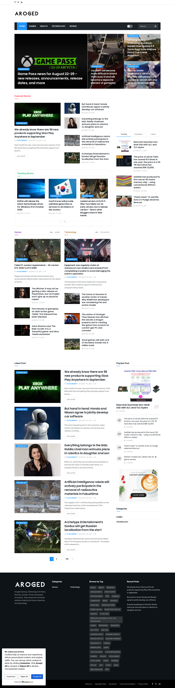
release (107, 643)
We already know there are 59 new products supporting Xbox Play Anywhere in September (36, 133)
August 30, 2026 (36, 140)
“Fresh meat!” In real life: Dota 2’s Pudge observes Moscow (146, 200)
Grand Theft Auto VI (112, 609)
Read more (22, 156)
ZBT (107, 669)
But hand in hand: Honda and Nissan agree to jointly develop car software (95, 107)
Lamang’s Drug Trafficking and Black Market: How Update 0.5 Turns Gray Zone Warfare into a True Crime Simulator (141, 47)
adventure (110, 587)
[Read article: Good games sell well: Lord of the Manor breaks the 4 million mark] (72, 344)
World (73, 26)
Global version (96, 609)
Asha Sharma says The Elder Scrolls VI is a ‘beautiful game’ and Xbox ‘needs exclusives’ (45, 330)
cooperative (95, 601)
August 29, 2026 (39, 88)
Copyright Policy (100, 684)
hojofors (94, 614)
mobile (93, 625)
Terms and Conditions (127, 684)
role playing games (113, 652)
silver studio (95, 660)
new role (105, 630)
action (93, 587)
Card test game (96, 596)
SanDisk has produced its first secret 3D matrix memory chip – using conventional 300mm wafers (147, 182)
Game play (95, 605)
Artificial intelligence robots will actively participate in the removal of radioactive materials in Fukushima (96, 140)
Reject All (24, 676)
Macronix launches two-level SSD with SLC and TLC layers (146, 145)
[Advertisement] (138, 110)
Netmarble (115, 625)
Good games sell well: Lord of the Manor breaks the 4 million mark (95, 343)
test (101, 665)
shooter (103, 656)
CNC (107, 596)
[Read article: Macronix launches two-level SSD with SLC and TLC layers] (138, 386)
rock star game (96, 652)
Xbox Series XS (96, 669)
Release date (96, 647)
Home (22, 26)
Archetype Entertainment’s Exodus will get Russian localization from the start (96, 156)
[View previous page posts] (60, 221)
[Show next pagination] (73, 559)
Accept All (37, 676)
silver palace (114, 656)
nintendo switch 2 (113, 634)
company (115, 596)
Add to (101, 587)
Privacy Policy (143, 684)
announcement (96, 592)
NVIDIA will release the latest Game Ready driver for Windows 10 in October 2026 (30, 205)
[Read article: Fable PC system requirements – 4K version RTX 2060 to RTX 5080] (37, 250)
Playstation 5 (96, 643)
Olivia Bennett (25, 88)
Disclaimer (113, 684)
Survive (93, 665)
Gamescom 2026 (108, 605)
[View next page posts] (65, 221)
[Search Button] (155, 26)
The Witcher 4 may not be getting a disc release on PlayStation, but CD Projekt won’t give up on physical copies (45, 294)
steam (106, 660)
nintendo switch (97, 634)
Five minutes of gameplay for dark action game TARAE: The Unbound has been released (45, 312)
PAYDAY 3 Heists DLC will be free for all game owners (140, 458)
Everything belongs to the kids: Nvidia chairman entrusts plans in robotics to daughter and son (95, 122)
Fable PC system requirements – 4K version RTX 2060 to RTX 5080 (36, 266)
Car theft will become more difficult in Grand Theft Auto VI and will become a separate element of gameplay (104, 76)
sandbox (94, 656)
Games (32, 26)
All (51, 232)
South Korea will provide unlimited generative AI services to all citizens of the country (61, 205)
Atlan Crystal (110, 592)
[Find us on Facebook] (15, 2)
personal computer (113, 639)
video (116, 665)
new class (94, 630)
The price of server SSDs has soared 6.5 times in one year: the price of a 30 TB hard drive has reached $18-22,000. (147, 162)
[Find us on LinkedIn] (21, 2)
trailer (108, 665)
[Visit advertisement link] (138, 485)
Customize (11, 676)
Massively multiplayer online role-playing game (103, 619)
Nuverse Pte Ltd (97, 639)
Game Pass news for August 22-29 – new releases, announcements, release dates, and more (50, 78)
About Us (88, 684)
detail (105, 601)
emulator (114, 601)
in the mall (104, 614)
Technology (58, 26)
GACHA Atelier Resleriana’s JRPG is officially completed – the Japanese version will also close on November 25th (142, 76)
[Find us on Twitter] (18, 2)
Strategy (115, 660)
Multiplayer (103, 625)
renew (106, 647)
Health (44, 26)
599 (67, 559)
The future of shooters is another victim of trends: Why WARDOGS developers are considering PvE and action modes (95, 299)
